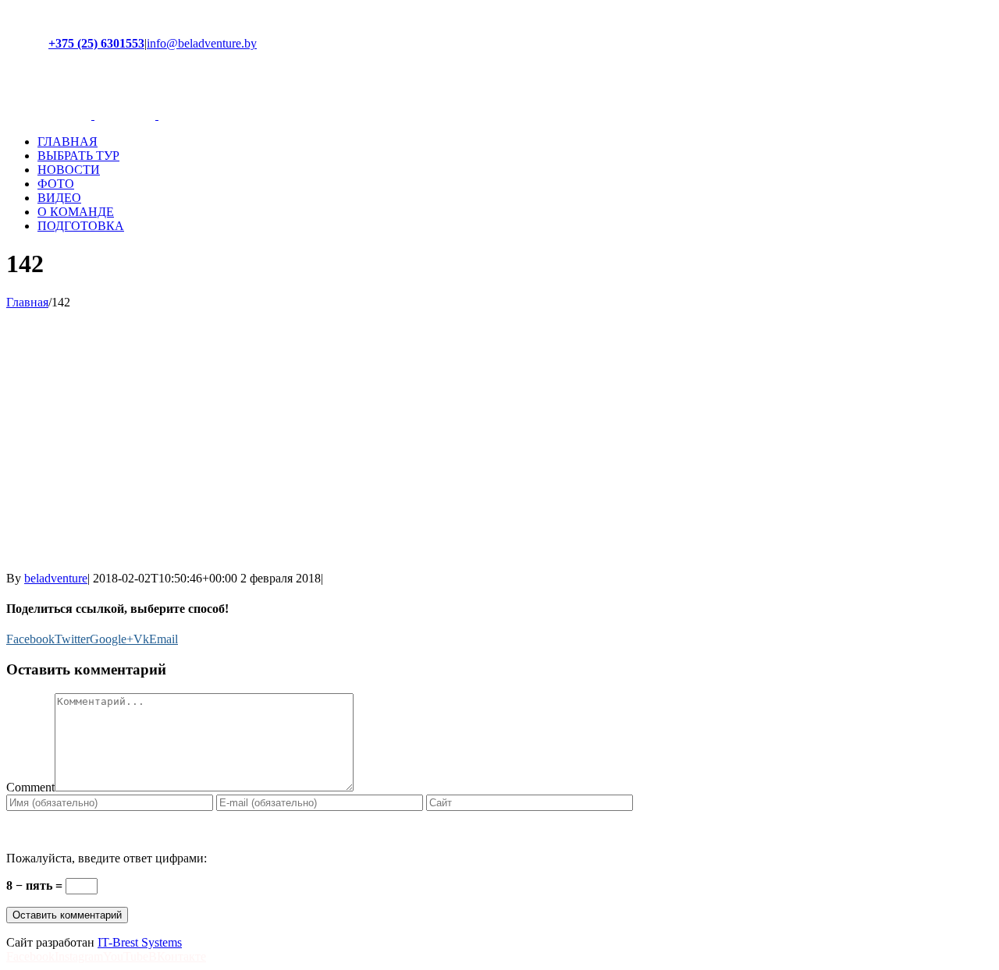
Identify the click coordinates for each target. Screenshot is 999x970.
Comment (30, 787)
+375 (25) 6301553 (96, 43)
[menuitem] (515, 142)
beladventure (55, 578)
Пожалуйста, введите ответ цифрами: (106, 858)
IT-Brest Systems (140, 942)
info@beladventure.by (202, 43)
